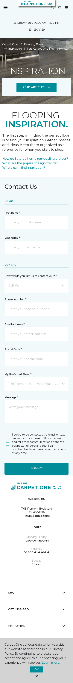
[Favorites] (59, 7)
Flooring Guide (34, 44)
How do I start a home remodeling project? (35, 158)
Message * (11, 397)
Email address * (14, 324)
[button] (52, 7)
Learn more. (51, 662)
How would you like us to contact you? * (30, 276)
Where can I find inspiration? (23, 167)
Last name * (12, 237)
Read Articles (33, 87)
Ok (36, 669)
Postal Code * (13, 349)
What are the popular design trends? (30, 163)
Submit (36, 468)
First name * (12, 212)
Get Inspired (18, 609)
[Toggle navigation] (5, 7)
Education (16, 626)
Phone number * (15, 299)
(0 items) (66, 7)
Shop (12, 592)
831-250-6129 (36, 29)
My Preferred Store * (17, 374)
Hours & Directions (37, 516)
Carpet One (10, 44)
